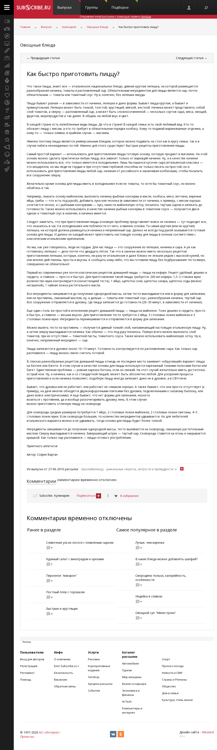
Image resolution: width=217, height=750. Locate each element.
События (94, 690)
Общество (169, 686)
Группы (91, 7)
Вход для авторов (32, 659)
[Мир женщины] (7, 51)
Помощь (25, 679)
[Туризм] (7, 36)
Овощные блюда (97, 27)
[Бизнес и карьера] (7, 58)
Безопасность (63, 673)
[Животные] (7, 132)
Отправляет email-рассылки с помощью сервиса (115, 16)
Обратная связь (65, 686)
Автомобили (130, 663)
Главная (25, 27)
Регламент (27, 673)
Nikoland (208, 732)
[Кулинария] (7, 117)
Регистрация (28, 666)
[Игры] (7, 162)
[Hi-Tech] (7, 88)
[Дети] (7, 80)
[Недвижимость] (7, 73)
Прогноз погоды (173, 666)
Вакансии (60, 679)
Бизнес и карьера (134, 684)
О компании (62, 659)
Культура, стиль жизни (177, 700)
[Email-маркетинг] (7, 169)
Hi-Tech (127, 701)
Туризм (127, 670)
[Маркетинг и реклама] (7, 147)
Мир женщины (132, 677)
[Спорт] (7, 102)
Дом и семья (170, 693)
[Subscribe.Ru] (33, 7)
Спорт (166, 659)
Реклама (94, 659)
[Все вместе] (7, 21)
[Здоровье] (7, 95)
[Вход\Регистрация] (189, 7)
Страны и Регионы (174, 679)
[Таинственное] (7, 154)
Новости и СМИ (172, 673)
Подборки (119, 7)
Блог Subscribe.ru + (67, 666)
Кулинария (69, 27)
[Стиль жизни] (7, 110)
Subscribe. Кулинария (54, 496)
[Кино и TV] (7, 125)
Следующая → (191, 58)
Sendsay (93, 677)
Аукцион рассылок (100, 684)
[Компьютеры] (7, 43)
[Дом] (7, 139)
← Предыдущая (43, 58)
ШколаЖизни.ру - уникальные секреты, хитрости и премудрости (127, 469)
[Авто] (7, 28)
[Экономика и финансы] (7, 65)
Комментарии (41, 481)
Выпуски (64, 7)
